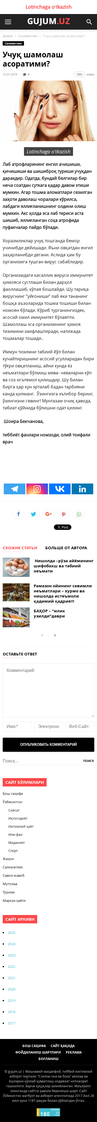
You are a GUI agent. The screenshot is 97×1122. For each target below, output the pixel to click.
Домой (8, 36)
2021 (11, 977)
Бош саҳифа (13, 793)
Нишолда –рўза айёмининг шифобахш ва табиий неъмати (63, 566)
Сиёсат (14, 810)
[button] (89, 22)
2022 (11, 966)
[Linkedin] (82, 489)
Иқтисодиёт (17, 818)
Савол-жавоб (14, 875)
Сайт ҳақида (63, 1046)
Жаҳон (8, 858)
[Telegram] (14, 489)
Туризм (9, 892)
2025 (11, 932)
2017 (11, 1023)
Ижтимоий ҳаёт (21, 826)
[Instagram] (37, 489)
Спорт (13, 850)
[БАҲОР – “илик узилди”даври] (16, 617)
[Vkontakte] (60, 489)
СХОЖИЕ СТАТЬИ (20, 548)
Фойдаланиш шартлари (38, 1052)
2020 (11, 989)
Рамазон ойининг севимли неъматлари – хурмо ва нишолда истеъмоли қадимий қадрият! (63, 593)
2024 (11, 943)
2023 (11, 955)
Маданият (16, 842)
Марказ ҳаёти (14, 900)
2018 (11, 1011)
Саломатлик (27, 36)
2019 (11, 1000)
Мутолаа (10, 883)
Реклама (74, 1052)
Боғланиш (48, 1059)
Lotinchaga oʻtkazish (49, 7)
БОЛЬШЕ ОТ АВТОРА (66, 548)
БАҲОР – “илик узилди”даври (49, 613)
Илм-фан (15, 834)
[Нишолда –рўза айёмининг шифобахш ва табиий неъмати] (16, 567)
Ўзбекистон (12, 801)
